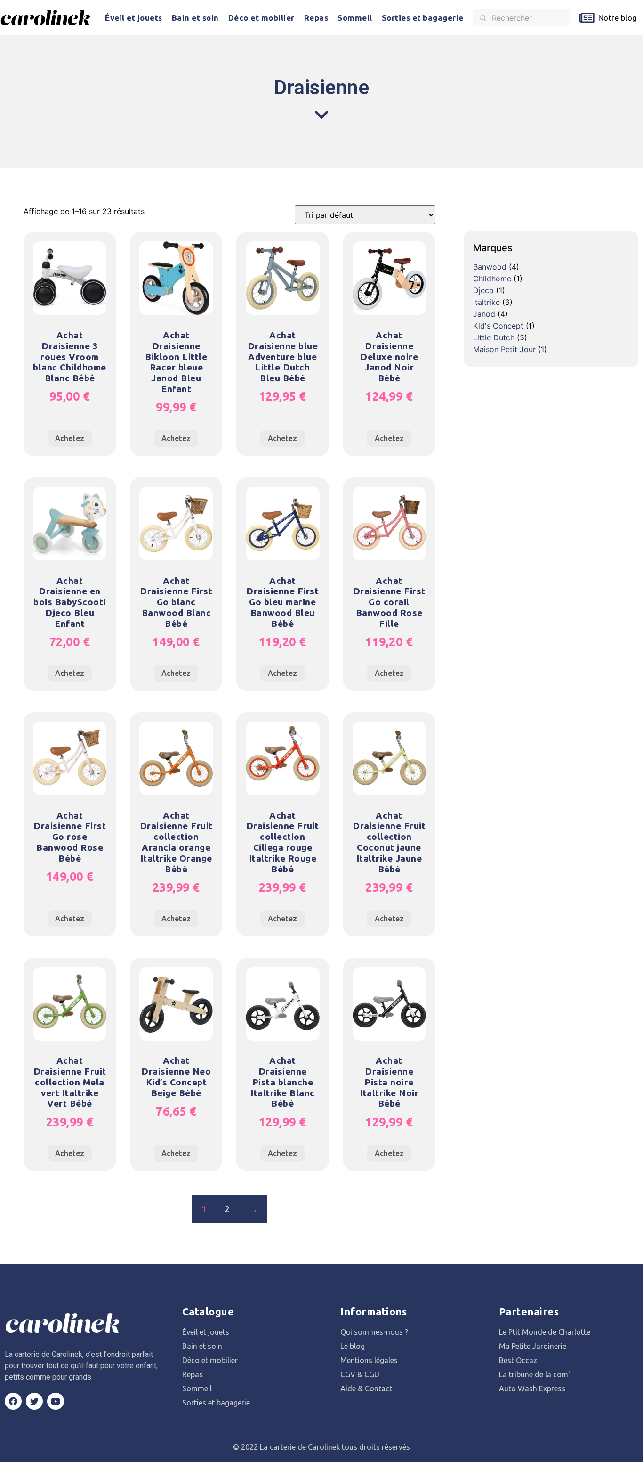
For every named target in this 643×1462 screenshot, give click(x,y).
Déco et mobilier (261, 17)
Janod (484, 314)
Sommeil (355, 17)
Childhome (492, 278)
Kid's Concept (498, 325)
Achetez (69, 438)
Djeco (483, 290)
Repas (316, 17)
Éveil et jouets (133, 17)
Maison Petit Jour (504, 349)
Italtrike (486, 302)
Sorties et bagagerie (423, 17)
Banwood (489, 266)
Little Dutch (493, 337)
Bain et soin (195, 17)
